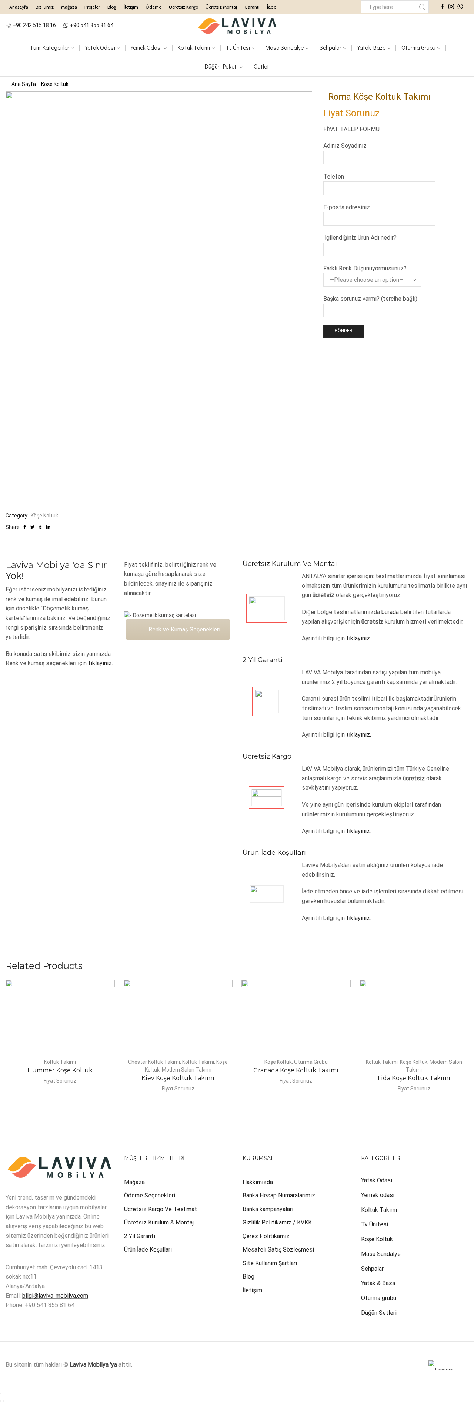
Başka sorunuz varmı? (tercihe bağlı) (370, 298)
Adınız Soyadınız (345, 145)
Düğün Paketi (221, 66)
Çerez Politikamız (266, 1236)
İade (271, 7)
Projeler (92, 7)
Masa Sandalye (285, 47)
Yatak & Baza (378, 1283)
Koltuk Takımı (194, 47)
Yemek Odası (146, 47)
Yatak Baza (371, 47)
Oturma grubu (378, 1298)
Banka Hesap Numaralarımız (279, 1195)
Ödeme (153, 7)
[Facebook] (442, 7)
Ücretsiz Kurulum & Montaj (159, 1222)
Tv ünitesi (238, 47)
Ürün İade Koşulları (148, 1249)
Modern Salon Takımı (186, 1070)
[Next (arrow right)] (3, 1401)
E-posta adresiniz (346, 207)
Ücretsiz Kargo (183, 7)
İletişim (131, 7)
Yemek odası (377, 1195)
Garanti (252, 7)
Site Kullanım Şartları (270, 1263)
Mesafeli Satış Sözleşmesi (278, 1249)
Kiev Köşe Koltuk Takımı (177, 1078)
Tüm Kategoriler (49, 47)
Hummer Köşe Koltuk (60, 1070)
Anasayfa (18, 7)
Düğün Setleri (379, 1312)
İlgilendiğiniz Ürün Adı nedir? (360, 237)
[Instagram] (451, 7)
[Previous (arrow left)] (0, 1401)
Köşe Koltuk (55, 84)
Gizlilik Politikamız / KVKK (277, 1222)
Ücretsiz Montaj (221, 7)
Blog (111, 7)
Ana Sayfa (23, 84)
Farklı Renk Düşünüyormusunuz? (365, 268)
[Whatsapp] (460, 7)
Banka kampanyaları (268, 1209)
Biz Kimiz (45, 7)
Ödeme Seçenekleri (149, 1195)
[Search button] (422, 7)
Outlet (261, 66)
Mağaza (69, 7)
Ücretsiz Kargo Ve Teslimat (160, 1209)
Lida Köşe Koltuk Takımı (414, 1078)
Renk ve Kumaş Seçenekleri (184, 629)
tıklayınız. (100, 663)
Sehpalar (330, 47)
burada (390, 612)
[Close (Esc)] (0, 1393)
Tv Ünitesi (374, 1224)
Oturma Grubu (418, 47)
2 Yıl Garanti (139, 1236)
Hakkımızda (258, 1182)
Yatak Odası (100, 47)
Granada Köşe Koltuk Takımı (295, 1070)
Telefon (333, 176)
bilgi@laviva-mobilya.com (55, 1295)
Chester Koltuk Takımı (154, 1062)
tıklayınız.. (359, 638)
